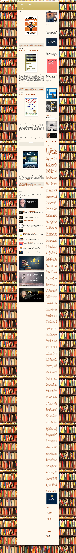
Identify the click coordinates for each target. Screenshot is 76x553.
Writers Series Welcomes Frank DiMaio (28, 220)
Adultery (51, 272)
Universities (54, 479)
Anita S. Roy (56, 276)
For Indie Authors (49, 81)
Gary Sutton (51, 346)
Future (47, 198)
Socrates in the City (54, 446)
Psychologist (50, 190)
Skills (56, 175)
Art (49, 165)
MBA (53, 391)
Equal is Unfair (55, 329)
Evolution (53, 235)
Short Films (47, 442)
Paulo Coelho (47, 215)
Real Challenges (51, 429)
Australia (51, 155)
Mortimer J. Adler (54, 397)
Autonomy (56, 222)
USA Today (54, 477)
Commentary (51, 195)
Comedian (53, 227)
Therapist (54, 264)
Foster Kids (50, 340)
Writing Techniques (51, 267)
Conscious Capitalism (51, 304)
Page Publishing (52, 410)
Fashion (49, 197)
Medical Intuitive (50, 394)
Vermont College (55, 480)
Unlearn (56, 479)
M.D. (51, 248)
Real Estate (54, 429)
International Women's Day (49, 369)
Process (54, 158)
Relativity (54, 430)
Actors (56, 270)
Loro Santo (56, 388)
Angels (53, 276)
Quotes (56, 216)
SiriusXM (56, 442)
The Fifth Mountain (53, 463)
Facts (56, 210)
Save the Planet (55, 436)
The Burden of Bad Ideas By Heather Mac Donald (29, 233)
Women (47, 168)
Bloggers (52, 223)
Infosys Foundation (53, 367)
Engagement (56, 234)
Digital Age (54, 314)
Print (46, 421)
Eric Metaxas (50, 235)
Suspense (23, 185)
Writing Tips (48, 151)
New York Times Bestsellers (51, 200)
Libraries (54, 386)
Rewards (49, 433)
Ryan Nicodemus (48, 435)
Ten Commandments (53, 458)
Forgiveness (52, 211)
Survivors (50, 455)
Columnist (50, 227)
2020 (48, 536)
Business (55, 143)
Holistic (49, 240)
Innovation (53, 168)
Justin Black (52, 378)
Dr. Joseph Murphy (54, 319)
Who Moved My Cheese (49, 485)
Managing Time (49, 392)
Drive (47, 321)
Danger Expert (54, 311)
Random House (50, 427)
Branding (49, 206)
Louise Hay (50, 389)
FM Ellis (47, 236)
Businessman (51, 294)
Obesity (55, 407)
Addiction (51, 186)
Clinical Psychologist (52, 301)
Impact (51, 365)
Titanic (49, 473)
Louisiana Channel (54, 389)
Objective (56, 189)
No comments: (26, 88)
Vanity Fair (51, 480)
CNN (56, 206)
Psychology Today (55, 422)
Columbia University (54, 302)
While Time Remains (55, 484)
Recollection (55, 256)
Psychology (47, 173)
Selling (56, 217)
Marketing (56, 171)
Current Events (55, 308)
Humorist (51, 363)
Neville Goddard (51, 403)
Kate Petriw (50, 379)
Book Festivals (50, 290)
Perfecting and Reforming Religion (51, 414)
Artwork (52, 278)
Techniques (54, 183)
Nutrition (49, 181)
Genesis (49, 347)
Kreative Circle (53, 382)
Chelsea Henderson (52, 225)
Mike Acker (56, 395)
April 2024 (49, 520)
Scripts (55, 259)
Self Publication (50, 438)
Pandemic (53, 411)
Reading (47, 155)
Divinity (54, 316)
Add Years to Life (48, 272)
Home (31, 187)
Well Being (51, 482)
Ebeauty (53, 322)
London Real (53, 388)
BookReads (53, 290)
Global (49, 166)
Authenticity (49, 221)
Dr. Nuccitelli (51, 231)
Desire (52, 313)
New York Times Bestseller (34, 184)
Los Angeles (47, 389)
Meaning (47, 160)
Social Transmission (52, 445)
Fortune (56, 339)
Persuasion (55, 416)
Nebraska (54, 401)
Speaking (50, 183)
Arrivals (50, 220)
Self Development (55, 162)
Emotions (47, 156)
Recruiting (52, 430)
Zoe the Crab (55, 490)
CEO (48, 194)
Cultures (50, 308)
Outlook (53, 167)
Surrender (52, 454)
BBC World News (52, 285)
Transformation (51, 150)
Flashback (49, 211)
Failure (50, 236)
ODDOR (54, 407)
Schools (51, 259)
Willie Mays (56, 486)
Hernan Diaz (49, 357)
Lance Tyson (50, 383)
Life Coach (56, 188)
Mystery (30, 184)
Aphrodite (51, 277)
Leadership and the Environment (51, 213)
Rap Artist (53, 427)
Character (47, 207)
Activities (50, 219)
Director (47, 209)
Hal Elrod (53, 353)
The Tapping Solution (53, 470)
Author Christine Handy (54, 221)
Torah (49, 265)
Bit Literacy (51, 288)
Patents (53, 253)
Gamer (49, 346)
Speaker (53, 152)
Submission (20, 185)
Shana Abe (49, 441)
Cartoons (52, 296)
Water (47, 482)
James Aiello (55, 242)
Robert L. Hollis (51, 434)
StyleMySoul (54, 452)
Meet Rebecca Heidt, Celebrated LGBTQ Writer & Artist (30, 215)
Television (50, 458)
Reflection (56, 160)
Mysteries (50, 251)
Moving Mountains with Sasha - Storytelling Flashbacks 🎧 (30, 251)
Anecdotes (56, 192)
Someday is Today (50, 447)
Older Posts (42, 187)
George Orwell (51, 347)
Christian (56, 225)
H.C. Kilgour (48, 238)
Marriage (56, 213)
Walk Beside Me (52, 266)
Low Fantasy (52, 390)
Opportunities (55, 200)
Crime (54, 208)
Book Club (54, 223)
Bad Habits (50, 286)
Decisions (24, 89)
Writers (32, 185)
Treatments (52, 265)
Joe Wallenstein (55, 187)
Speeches (55, 261)
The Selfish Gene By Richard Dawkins (27, 94)
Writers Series (55, 159)
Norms (49, 407)
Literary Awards (53, 247)
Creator (52, 208)
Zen (50, 490)
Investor (52, 371)
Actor (47, 192)
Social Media (55, 203)
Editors (50, 210)
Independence (47, 242)
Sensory (56, 439)
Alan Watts (52, 273)
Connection (50, 161)
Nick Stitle (56, 405)
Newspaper (53, 405)
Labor (48, 383)
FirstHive (53, 336)
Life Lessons (51, 246)
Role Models (53, 258)
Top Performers (54, 473)
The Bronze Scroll (50, 461)
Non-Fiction (55, 154)
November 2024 (50, 512)
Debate (47, 313)
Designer (51, 313)
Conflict (53, 195)
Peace (54, 253)
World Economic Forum (53, 488)
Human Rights (47, 363)
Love (53, 160)
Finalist (54, 335)
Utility (56, 265)
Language (53, 188)
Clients (48, 301)
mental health (49, 185)
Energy (49, 187)
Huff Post (56, 361)
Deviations (51, 314)
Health (47, 150)
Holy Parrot (52, 359)
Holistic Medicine (52, 240)
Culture (51, 151)
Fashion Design (48, 332)
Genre (47, 166)
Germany (47, 348)
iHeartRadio (54, 491)
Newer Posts (20, 187)
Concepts (53, 303)
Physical (53, 417)
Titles (50, 473)
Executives (56, 235)
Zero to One (52, 490)
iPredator (56, 267)
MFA (53, 248)
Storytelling (24, 46)
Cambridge (56, 295)
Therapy (49, 472)
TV (54, 263)
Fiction (28, 184)
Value (56, 169)
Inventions (54, 370)
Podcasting (49, 216)
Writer (51, 159)
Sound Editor (49, 448)
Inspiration (53, 166)
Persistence (56, 415)
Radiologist (54, 426)
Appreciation (56, 277)
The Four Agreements (52, 465)
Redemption (52, 257)
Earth (51, 232)
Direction (56, 208)
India (48, 198)
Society (23, 90)
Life (38, 45)
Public (54, 423)
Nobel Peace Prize (50, 252)
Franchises (47, 237)
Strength (52, 183)
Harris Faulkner (52, 354)
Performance (55, 167)
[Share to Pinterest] (32, 44)
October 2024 (50, 513)
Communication (48, 158)
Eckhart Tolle (55, 322)
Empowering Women (48, 326)
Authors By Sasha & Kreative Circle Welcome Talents (30, 224)
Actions (49, 186)
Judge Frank (52, 377)
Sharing (48, 203)
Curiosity (53, 308)
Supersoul (49, 454)
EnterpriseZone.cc (55, 327)
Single (54, 442)
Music (49, 172)
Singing (56, 260)
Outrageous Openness (55, 409)
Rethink (52, 432)
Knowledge (34, 89)
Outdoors (51, 409)
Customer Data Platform (52, 309)
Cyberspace (53, 310)
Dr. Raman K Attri (55, 231)
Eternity (26, 184)
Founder (55, 211)
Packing (49, 410)
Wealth (56, 176)
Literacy (47, 189)
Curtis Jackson (47, 309)
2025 (48, 508)
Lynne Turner (49, 248)
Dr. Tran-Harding (48, 232)
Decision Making (50, 196)
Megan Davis (53, 394)
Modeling (47, 397)
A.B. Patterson (49, 270)
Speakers (47, 183)
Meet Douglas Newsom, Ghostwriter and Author (29, 211)
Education (29, 89)
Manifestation (55, 248)
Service (55, 169)
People (51, 174)
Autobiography (52, 222)
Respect (47, 258)
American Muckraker (38, 40)
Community (48, 149)
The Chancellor (54, 461)
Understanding (25, 185)
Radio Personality (51, 426)
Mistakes (52, 214)
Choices (52, 154)
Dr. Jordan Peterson (50, 319)
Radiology (47, 256)
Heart (55, 239)
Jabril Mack (55, 373)
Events (54, 210)
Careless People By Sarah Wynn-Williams (28, 242)
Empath (53, 234)
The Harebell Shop (54, 466)
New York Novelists (51, 404)
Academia (47, 219)
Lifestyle (51, 144)
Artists (50, 173)
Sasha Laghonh (51, 162)
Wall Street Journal (54, 204)
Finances (51, 197)
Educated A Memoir (50, 323)
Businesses (54, 206)
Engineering (47, 235)
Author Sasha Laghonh (53, 283)
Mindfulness (53, 189)
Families (53, 236)
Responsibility (50, 258)
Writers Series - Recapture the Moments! (25, 193)
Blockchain (50, 289)
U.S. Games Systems (55, 476)
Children (54, 177)
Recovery (50, 430)
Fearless (54, 333)
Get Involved (55, 237)
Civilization (51, 207)
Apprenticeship (47, 278)
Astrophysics (50, 279)
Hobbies (51, 166)
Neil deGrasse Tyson (50, 402)
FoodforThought (53, 170)
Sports (47, 204)
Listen (47, 388)
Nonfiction (40, 45)
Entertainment (48, 157)
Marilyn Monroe (55, 392)
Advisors (47, 273)
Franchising (50, 237)
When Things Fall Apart (49, 483)
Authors (47, 143)
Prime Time (56, 420)
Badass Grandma (55, 286)
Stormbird (54, 451)
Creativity (55, 152)
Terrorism (49, 459)
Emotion (53, 233)
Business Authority (52, 292)
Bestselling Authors (55, 186)
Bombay (54, 289)
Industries (55, 365)
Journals (56, 376)
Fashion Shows (54, 332)
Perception (56, 181)
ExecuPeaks (52, 187)
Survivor (47, 455)
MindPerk (47, 396)
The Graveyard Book (50, 466)
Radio (49, 202)
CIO (51, 295)
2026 (48, 507)
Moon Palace (50, 397)
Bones (55, 289)
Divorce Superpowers (48, 317)
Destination (56, 313)
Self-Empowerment (51, 439)
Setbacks (55, 440)
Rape (55, 427)
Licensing (56, 386)
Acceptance (55, 270)
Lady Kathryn (50, 245)
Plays (56, 254)
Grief (56, 351)
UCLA (51, 477)
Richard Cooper (54, 433)
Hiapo (56, 357)
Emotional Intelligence (54, 196)
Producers (50, 421)
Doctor (50, 209)
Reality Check (51, 160)
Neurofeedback (47, 403)
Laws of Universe (55, 383)
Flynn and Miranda (55, 197)
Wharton (56, 482)
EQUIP (54, 321)
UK (52, 477)
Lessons (53, 171)
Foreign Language (54, 339)
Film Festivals (50, 334)
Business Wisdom (48, 294)
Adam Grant (52, 271)
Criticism (47, 307)
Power (42, 45)
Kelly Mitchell (53, 244)
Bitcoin (53, 288)
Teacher (47, 176)
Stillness (49, 451)
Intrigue (51, 242)
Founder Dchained (53, 340)
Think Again (55, 472)
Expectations (47, 179)
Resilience (54, 175)
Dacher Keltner (48, 311)
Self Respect (54, 438)
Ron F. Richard (48, 259)
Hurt (56, 363)
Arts (51, 165)
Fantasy (47, 197)
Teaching (50, 176)
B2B (52, 284)
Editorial (47, 323)
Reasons (47, 217)
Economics (26, 89)
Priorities (54, 201)
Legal (47, 386)
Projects (50, 422)
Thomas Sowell (31, 90)
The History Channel (51, 467)
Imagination (53, 241)
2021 (48, 535)
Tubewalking (51, 476)
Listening (49, 388)
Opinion (53, 408)
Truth (51, 204)
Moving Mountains (52, 398)
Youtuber (49, 490)
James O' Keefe (33, 45)
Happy (54, 353)
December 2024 (50, 511)
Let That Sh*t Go (49, 386)
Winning (47, 267)
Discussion (52, 316)
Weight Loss (55, 266)
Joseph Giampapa (48, 376)
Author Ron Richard (48, 283)
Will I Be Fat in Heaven (52, 486)
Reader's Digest (50, 256)
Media (49, 174)
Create (51, 228)
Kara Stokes (47, 379)
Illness (48, 365)
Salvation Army (48, 436)
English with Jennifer (49, 327)
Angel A (52, 276)
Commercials (50, 303)
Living (56, 141)
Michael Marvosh (50, 395)
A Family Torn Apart (52, 269)
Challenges (53, 165)
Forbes (53, 338)
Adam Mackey (55, 271)
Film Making (54, 334)
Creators (47, 229)
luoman (43, 542)
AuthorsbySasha (55, 155)
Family (54, 151)
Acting (47, 186)
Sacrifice (56, 435)
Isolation (50, 372)
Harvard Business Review (52, 239)
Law (52, 383)
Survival (47, 263)
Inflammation (49, 366)
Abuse (52, 270)
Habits (56, 170)
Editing (56, 232)
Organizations (52, 181)
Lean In (52, 384)
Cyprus (55, 310)
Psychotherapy (51, 423)
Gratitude (47, 174)
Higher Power (48, 358)
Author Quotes (55, 282)
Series (51, 440)
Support (47, 191)
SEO (50, 435)
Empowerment (55, 178)
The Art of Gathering (48, 460)
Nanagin (54, 251)
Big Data (49, 288)
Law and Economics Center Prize (39, 89)
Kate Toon (54, 379)
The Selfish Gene (21, 144)
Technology (55, 157)
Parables (56, 411)
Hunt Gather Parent (54, 363)
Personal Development (48, 416)
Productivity (50, 175)
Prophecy (54, 216)
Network (54, 402)
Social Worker (47, 446)
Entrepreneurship (55, 161)
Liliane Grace (55, 246)
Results (47, 148)
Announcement (47, 277)
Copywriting (47, 208)
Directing (52, 315)
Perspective (55, 148)
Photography (53, 215)
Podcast (47, 216)
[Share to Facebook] (31, 44)
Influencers (52, 366)
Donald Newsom (53, 209)
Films (52, 335)
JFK (52, 373)
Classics (47, 301)
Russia (56, 434)
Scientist (53, 259)
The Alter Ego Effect (55, 459)
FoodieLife (51, 338)
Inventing (52, 370)
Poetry (51, 201)
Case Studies (54, 296)
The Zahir (56, 471)
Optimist (49, 409)
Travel (56, 164)
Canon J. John (49, 296)
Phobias (56, 253)
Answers (47, 220)
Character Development (51, 194)
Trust (50, 204)
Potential (47, 190)
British (56, 291)
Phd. (50, 417)
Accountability (55, 185)
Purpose (52, 149)
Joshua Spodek (48, 188)
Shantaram (52, 441)
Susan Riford (52, 455)
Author (21, 89)
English (56, 326)
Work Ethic (47, 488)
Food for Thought (48, 170)
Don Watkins (55, 317)
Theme (47, 264)
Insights (56, 150)
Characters (56, 165)
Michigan (53, 395)
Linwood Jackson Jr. (48, 247)
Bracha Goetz (49, 291)
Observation (49, 253)
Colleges (47, 302)
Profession (55, 421)
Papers (54, 411)
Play (49, 254)
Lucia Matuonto (55, 390)
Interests (56, 168)
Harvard (51, 171)
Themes (49, 264)
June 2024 (49, 518)
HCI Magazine (50, 353)
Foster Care (47, 340)
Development (55, 156)
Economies (54, 232)
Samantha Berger (52, 436)
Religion (56, 430)
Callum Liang (53, 295)
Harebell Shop (49, 354)
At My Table (53, 279)
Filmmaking (50, 335)
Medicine (50, 189)
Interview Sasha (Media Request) (51, 84)
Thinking (52, 191)
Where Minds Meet (50, 484)
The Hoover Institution (26, 90)
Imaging (50, 365)
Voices (49, 266)
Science (50, 152)
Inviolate (55, 371)
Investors (53, 242)
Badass (52, 286)
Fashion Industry (51, 332)
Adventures (49, 192)
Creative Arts (53, 228)
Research (22, 46)
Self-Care (53, 260)
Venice (53, 480)
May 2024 (49, 519)
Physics (50, 201)
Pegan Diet (47, 413)
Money (47, 172)
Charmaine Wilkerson (53, 298)
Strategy (52, 157)
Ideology (31, 89)
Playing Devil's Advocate (53, 254)
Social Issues (20, 90)
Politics (47, 182)
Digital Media (49, 315)
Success (56, 151)
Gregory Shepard (54, 351)
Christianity (56, 194)
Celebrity (56, 296)
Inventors (56, 370)
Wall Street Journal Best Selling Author (30, 46)
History (54, 147)
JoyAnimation (47, 377)
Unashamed (51, 478)
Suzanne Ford (55, 455)
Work (47, 161)
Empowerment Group (53, 326)
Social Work (56, 445)
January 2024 (50, 531)
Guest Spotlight (52, 352)
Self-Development (54, 202)
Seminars (54, 439)
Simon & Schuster (52, 203)
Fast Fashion (55, 236)
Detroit (49, 314)
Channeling (47, 297)
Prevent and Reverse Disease (51, 420)
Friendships (47, 344)
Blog (52, 289)
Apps (50, 278)
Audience (56, 220)
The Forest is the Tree (53, 464)
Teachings (52, 457)
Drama (53, 320)
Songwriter (52, 261)
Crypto (50, 307)
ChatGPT (56, 298)
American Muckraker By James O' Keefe (27, 13)
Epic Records (52, 329)
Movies (49, 398)
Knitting (47, 382)
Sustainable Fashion (51, 263)
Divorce (56, 316)
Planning (47, 254)
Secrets (50, 260)
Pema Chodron (50, 413)
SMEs (54, 435)
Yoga (56, 488)
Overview (47, 410)
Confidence (47, 304)
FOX (55, 210)
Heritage (47, 357)
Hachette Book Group (27, 179)
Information (50, 198)
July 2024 (49, 517)
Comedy (56, 177)
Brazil (51, 291)
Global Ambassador (54, 348)
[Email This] (29, 44)
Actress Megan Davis (48, 271)
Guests (55, 352)
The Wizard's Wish (53, 471)
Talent (48, 204)
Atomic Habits (53, 220)
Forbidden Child (49, 339)
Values (50, 146)
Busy (53, 294)
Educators (54, 323)
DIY (56, 310)
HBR (50, 238)
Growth (56, 147)
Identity (56, 163)
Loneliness (56, 247)
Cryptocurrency (53, 307)
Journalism (36, 45)
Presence (52, 216)
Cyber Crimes (49, 310)
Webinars (49, 482)
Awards (47, 223)
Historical (56, 358)
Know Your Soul (50, 382)
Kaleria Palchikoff (55, 378)
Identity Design (51, 364)
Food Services (48, 338)
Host (55, 240)
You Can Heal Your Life (49, 489)
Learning (52, 141)
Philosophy (54, 174)
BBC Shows (48, 285)
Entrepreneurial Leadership (54, 328)
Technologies (54, 457)
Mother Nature (48, 250)
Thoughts (47, 163)
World (54, 191)
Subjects (51, 453)
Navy (46, 401)
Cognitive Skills (55, 301)
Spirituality (48, 154)
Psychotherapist (48, 423)
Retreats (54, 432)
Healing (53, 153)
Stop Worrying (51, 451)
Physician (56, 215)
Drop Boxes (49, 321)
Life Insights (48, 246)
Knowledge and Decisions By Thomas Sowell (28, 50)
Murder (54, 398)
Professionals (52, 182)
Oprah (51, 253)
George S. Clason (55, 347)
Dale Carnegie (51, 311)
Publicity (56, 423)
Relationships (39, 184)
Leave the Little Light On (54, 385)
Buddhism (47, 292)
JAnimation (51, 373)
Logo (51, 388)
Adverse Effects (55, 272)
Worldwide (47, 165)
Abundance (52, 185)
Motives (47, 398)
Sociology (51, 446)
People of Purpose (54, 413)
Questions (47, 202)
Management (50, 167)
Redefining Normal (48, 257)
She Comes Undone (55, 441)
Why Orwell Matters (54, 485)
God (56, 179)
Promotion (52, 422)
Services (53, 440)
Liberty (52, 386)
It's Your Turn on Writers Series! (27, 229)
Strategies (56, 190)
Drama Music (56, 320)
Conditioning (56, 303)
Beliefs (53, 173)
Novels (56, 172)
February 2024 (50, 523)
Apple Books (53, 277)
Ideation (50, 241)
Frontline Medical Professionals (53, 344)
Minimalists (52, 396)
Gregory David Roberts (50, 351)
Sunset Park (53, 453)
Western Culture (53, 482)
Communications (48, 228)
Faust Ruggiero (50, 333)
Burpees (49, 292)
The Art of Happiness (53, 460)
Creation (47, 178)
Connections (56, 195)
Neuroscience (55, 214)
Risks (48, 434)
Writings (54, 267)
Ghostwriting (50, 348)
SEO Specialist (52, 435)
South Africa (52, 448)
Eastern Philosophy (50, 322)
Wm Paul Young (29, 185)
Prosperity (56, 182)
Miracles (50, 214)
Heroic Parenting (54, 357)
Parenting (47, 201)
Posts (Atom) (23, 189)
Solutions (54, 164)
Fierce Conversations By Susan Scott (27, 246)
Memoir (50, 169)
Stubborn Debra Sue (48, 452)
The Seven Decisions (48, 470)
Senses (54, 260)
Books (47, 141)
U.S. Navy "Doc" (48, 477)
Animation (56, 219)
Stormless (56, 451)
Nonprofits (54, 252)
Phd (46, 417)
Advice (53, 219)
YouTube (56, 191)
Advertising (53, 192)
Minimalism (50, 396)
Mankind (53, 392)
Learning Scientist (50, 385)
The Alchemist (51, 459)
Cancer (47, 296)
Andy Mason (49, 276)
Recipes (56, 429)
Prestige (47, 420)
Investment (50, 371)
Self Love (54, 217)
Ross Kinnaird (54, 434)
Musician (56, 398)
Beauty (49, 223)
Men (55, 394)
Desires (54, 313)
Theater (47, 472)
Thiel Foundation (51, 472)
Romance (56, 258)
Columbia (50, 302)
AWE (51, 270)
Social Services (48, 445)
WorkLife (50, 488)
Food (50, 211)
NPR (53, 214)
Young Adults (53, 489)
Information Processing (48, 367)
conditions (49, 491)
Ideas (50, 168)
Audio (47, 221)
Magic (55, 391)
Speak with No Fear (55, 448)
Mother (56, 397)
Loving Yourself (49, 390)
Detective (47, 314)
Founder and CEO (51, 341)
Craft (50, 208)
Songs (50, 261)
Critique (49, 229)
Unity (51, 479)
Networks (56, 402)
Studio (52, 452)
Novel (54, 172)
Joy (46, 164)
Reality (51, 202)
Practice (50, 182)
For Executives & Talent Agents (51, 83)
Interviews (52, 158)
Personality (51, 215)
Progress (47, 162)
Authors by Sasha (26, 4)
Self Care (53, 190)
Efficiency (47, 187)
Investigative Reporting (28, 45)
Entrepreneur (51, 156)
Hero (51, 357)
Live (50, 388)
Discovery (24, 184)
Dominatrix (53, 317)
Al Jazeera (49, 273)
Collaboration (47, 195)
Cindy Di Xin (48, 226)
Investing (47, 371)
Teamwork (56, 263)
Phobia (51, 417)
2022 (48, 534)
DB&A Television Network (54, 229)
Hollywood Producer (48, 359)
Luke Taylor (47, 391)
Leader (47, 384)
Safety (49, 217)
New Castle (55, 403)
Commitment (55, 227)
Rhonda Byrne (51, 433)
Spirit (56, 261)
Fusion (52, 345)
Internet (54, 369)
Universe (26, 144)
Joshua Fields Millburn (52, 376)
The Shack (21, 148)
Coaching (47, 227)
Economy (53, 178)
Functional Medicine (48, 345)
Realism (53, 256)
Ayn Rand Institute (50, 284)
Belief (21, 184)
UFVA (54, 265)
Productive (52, 421)
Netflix (47, 252)
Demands (49, 313)
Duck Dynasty (52, 321)
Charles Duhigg (48, 225)
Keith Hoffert (49, 244)
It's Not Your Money (54, 372)
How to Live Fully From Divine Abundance (51, 360)
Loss (46, 248)
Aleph (53, 273)
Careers (50, 153)
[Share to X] (30, 44)
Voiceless (47, 266)
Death (47, 196)
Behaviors (50, 163)
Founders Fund (52, 342)
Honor (54, 359)
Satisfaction (51, 217)
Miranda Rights (55, 396)
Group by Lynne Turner (48, 352)
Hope (56, 211)
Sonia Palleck (53, 447)
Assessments (56, 278)
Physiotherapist (55, 417)
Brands (52, 206)
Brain (47, 194)
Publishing (49, 164)
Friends (53, 237)
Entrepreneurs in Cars (48, 329)
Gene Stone (54, 346)
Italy (56, 372)
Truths (49, 476)
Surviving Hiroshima (55, 454)
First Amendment (50, 336)
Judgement (55, 377)
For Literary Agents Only (50, 82)
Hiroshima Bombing (52, 358)
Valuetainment (47, 480)
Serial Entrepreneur (48, 440)
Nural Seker (52, 407)
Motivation (51, 250)
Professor (56, 201)
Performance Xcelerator (52, 415)
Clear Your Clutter (55, 226)
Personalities (52, 416)
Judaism (50, 377)
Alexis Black (56, 273)
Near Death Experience (50, 401)
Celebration (53, 163)
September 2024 (50, 514)
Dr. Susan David (51, 320)
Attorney (56, 279)
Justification (49, 378)
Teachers (49, 457)
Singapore (53, 442)
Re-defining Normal (51, 428)
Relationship (55, 257)
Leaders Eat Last (49, 384)
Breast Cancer (54, 291)
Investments (53, 198)
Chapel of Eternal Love (51, 297)
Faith (50, 179)
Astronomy (47, 279)
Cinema (51, 226)
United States (54, 478)
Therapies (52, 264)
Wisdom (47, 153)
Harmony (47, 239)
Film (46, 211)
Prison (48, 421)
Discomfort (49, 316)
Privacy (20, 46)
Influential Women (55, 366)
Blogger (48, 542)
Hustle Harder (47, 364)
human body (52, 491)
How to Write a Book (52, 361)
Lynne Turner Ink (51, 391)
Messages (47, 214)
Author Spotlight (48, 222)
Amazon (40, 138)
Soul (55, 447)
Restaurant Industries (48, 432)
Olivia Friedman (50, 408)
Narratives (56, 251)
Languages (53, 245)
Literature (47, 169)
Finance (52, 179)
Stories (56, 158)
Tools (52, 473)
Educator (52, 210)
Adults (53, 272)
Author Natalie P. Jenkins (51, 282)
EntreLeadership (48, 328)
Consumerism (55, 207)
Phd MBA (48, 417)
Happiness (47, 171)
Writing (47, 145)
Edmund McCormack (49, 233)
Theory (24, 144)
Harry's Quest (56, 354)
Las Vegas (56, 245)
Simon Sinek (50, 442)
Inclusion (56, 241)
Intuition (49, 370)
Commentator (47, 303)
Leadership (55, 153)
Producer (47, 175)
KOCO (49, 212)
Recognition (47, 430)
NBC (52, 251)
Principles (52, 169)
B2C (53, 284)
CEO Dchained (49, 295)
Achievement (47, 177)
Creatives (56, 228)
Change (47, 152)
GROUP (54, 345)
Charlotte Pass (49, 298)
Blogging (51, 177)
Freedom (55, 179)
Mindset (51, 147)
